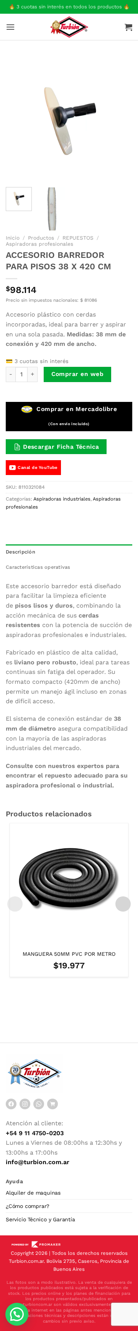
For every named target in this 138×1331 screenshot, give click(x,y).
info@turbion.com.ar (37, 1162)
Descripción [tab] (20, 552)
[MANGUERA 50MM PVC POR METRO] (69, 882)
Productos (41, 238)
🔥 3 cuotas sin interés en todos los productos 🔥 (69, 7)
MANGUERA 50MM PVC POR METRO (69, 954)
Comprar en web (77, 374)
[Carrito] (128, 27)
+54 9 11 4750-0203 (35, 1133)
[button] (16, 1314)
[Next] (120, 118)
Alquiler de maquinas (33, 1193)
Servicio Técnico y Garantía (40, 1219)
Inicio (13, 238)
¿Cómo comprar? (27, 1206)
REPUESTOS (78, 238)
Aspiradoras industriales (61, 499)
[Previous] (18, 118)
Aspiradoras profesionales (39, 244)
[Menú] (10, 27)
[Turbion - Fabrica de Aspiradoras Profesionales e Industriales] (69, 27)
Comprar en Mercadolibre (75, 416)
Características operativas (38, 567)
